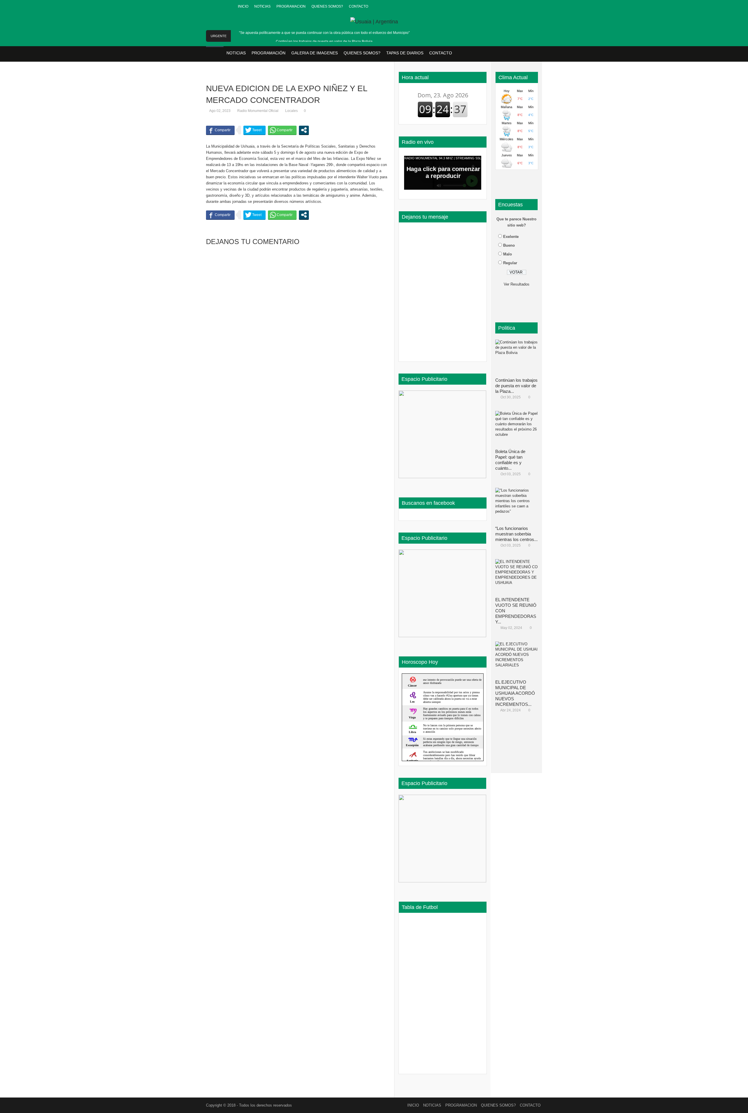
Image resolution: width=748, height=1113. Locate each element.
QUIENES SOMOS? (327, 6)
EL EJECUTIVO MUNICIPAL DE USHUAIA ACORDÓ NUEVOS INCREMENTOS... (515, 693)
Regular (510, 263)
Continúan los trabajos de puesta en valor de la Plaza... (516, 386)
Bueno (509, 245)
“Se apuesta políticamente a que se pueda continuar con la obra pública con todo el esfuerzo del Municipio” (324, 33)
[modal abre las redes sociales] (304, 130)
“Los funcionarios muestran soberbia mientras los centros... (516, 534)
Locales (291, 111)
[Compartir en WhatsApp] (282, 130)
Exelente (511, 236)
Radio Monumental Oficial (257, 111)
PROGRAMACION (291, 6)
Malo (507, 254)
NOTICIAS (262, 6)
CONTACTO (358, 6)
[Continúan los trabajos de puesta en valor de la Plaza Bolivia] (518, 357)
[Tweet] (254, 130)
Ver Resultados (516, 284)
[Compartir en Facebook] (220, 130)
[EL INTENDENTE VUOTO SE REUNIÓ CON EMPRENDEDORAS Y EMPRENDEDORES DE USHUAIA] (518, 576)
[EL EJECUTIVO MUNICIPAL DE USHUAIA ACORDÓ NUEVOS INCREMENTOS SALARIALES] (518, 659)
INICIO (243, 6)
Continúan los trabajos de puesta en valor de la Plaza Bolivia (324, 41)
